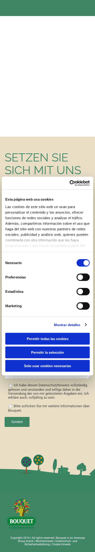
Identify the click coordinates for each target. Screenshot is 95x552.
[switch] (83, 277)
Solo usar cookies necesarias (47, 366)
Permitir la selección (47, 352)
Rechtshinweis (44, 541)
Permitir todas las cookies (47, 339)
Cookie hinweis (61, 544)
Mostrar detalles (67, 325)
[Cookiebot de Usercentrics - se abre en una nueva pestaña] (69, 183)
